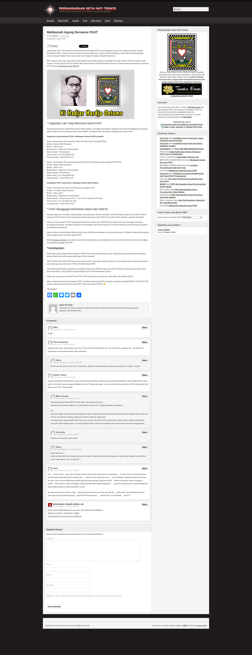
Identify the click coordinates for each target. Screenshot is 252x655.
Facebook (200, 20)
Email (48, 575)
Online (164, 230)
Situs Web (50, 585)
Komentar (50, 538)
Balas (144, 328)
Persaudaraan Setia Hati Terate (87, 8)
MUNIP (163, 184)
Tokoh (107, 21)
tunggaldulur (165, 149)
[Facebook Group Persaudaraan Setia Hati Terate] (181, 124)
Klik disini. (187, 117)
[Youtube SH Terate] (192, 127)
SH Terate (53, 36)
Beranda (50, 21)
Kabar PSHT (63, 21)
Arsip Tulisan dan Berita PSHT (170, 217)
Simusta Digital (201, 625)
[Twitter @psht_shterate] (172, 127)
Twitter (204, 20)
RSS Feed (207, 20)
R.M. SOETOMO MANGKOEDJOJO (189, 149)
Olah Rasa (118, 21)
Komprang (164, 174)
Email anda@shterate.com (188, 157)
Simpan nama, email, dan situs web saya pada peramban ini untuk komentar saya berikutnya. (85, 596)
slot (181, 117)
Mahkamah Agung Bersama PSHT (72, 32)
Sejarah (75, 21)
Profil (85, 21)
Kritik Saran (96, 21)
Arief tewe (164, 138)
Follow (54, 46)
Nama (48, 564)
